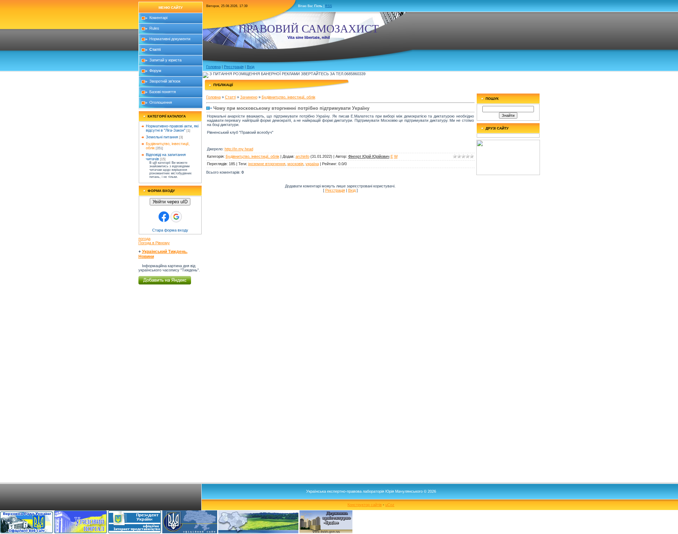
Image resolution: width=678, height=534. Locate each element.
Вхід (250, 67)
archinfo (302, 156)
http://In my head (239, 149)
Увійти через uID (170, 201)
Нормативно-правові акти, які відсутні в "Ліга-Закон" (172, 128)
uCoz (389, 505)
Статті (230, 97)
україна (312, 164)
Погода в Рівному (154, 243)
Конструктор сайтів (364, 505)
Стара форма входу (170, 230)
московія (295, 164)
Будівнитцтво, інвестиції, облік (288, 97)
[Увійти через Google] (176, 216)
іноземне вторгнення (266, 164)
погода (144, 238)
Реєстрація (234, 67)
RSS (328, 6)
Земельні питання (162, 137)
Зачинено (248, 97)
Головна (213, 67)
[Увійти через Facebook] (164, 216)
